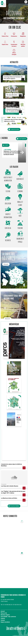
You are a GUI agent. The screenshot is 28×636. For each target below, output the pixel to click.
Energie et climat (20, 203)
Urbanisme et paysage (20, 240)
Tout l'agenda (22, 139)
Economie (20, 191)
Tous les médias (14, 506)
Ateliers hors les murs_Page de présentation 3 (12, 416)
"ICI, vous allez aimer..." (12, 95)
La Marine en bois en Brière (9, 498)
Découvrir (7, 319)
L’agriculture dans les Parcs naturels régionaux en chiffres (13, 120)
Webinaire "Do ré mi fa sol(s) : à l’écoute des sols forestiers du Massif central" (12, 152)
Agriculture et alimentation (8, 179)
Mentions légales (5, 615)
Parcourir (6, 264)
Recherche (8, 240)
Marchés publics (23, 45)
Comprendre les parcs (14, 45)
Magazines (23, 36)
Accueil (3, 611)
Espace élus (5, 44)
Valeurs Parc (5, 36)
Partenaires (14, 36)
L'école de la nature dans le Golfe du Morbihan (11, 465)
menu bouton (25, 1)
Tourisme (20, 228)
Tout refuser (13, 628)
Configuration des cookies (13, 624)
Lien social (8, 228)
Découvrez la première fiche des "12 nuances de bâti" (13, 110)
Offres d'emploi (14, 53)
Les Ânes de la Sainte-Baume (9, 486)
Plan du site (4, 613)
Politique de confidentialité (9, 619)
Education (8, 203)
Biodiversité (20, 179)
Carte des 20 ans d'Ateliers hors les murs (12, 399)
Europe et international (8, 216)
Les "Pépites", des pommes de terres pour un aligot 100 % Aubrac (13, 492)
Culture (8, 191)
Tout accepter (13, 632)
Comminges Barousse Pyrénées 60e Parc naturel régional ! (13, 77)
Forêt (20, 215)
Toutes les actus (14, 129)
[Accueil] (3, 2)
